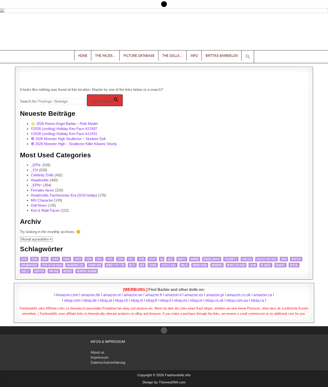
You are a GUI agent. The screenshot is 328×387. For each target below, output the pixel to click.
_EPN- (36, 165)
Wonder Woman (87, 271)
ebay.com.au (237, 300)
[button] (248, 56)
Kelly (132, 265)
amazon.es (193, 295)
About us (97, 352)
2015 (110, 259)
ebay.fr (151, 300)
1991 (44, 259)
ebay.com (72, 300)
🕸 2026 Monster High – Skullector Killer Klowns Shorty (74, 144)
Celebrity (231, 259)
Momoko (217, 265)
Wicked (67, 271)
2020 (152, 259)
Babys (182, 259)
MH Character (42, 200)
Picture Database (139, 55)
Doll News (39, 205)
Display (296, 259)
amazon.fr (153, 295)
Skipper (39, 271)
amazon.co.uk (238, 295)
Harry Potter (115, 265)
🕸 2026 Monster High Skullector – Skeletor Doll (68, 139)
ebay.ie (196, 300)
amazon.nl (112, 295)
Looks (153, 265)
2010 (89, 259)
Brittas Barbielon (222, 55)
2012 (99, 259)
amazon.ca (262, 295)
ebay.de (90, 300)
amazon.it (173, 295)
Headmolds (40, 180)
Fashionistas (75, 265)
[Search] (164, 4)
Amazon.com (67, 295)
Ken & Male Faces (45, 210)
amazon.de (90, 295)
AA (161, 259)
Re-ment (266, 265)
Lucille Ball (168, 265)
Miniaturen (200, 265)
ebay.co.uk (214, 300)
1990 (34, 259)
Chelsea (247, 259)
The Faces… (105, 55)
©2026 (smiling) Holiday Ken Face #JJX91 (64, 134)
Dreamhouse (29, 265)
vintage (54, 271)
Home (82, 55)
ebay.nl (137, 300)
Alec (170, 259)
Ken (142, 265)
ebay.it (165, 300)
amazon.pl (215, 295)
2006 (66, 259)
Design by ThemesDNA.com (164, 382)
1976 (24, 259)
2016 (120, 259)
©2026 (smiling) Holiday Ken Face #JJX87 (64, 129)
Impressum (100, 357)
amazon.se (133, 295)
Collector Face (266, 259)
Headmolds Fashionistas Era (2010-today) (64, 195)
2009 (77, 259)
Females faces (42, 190)
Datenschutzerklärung (108, 362)
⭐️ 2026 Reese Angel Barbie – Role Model (64, 124)
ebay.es (180, 300)
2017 (131, 259)
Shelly (25, 271)
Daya (284, 259)
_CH (34, 170)
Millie (184, 265)
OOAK (253, 265)
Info (194, 55)
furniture (94, 265)
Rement (280, 265)
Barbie (194, 259)
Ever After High (52, 265)
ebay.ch (121, 300)
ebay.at (106, 300)
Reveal (294, 265)
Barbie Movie (211, 259)
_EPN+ (36, 185)
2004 (55, 259)
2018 (141, 259)
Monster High (236, 265)
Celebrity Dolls (42, 175)
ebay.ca (257, 300)
